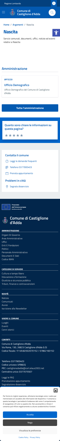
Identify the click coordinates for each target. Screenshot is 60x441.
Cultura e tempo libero (13, 273)
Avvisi (5, 305)
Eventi (5, 326)
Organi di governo (11, 235)
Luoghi (5, 322)
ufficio (8, 79)
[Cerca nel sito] (52, 12)
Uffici (4, 242)
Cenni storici (8, 329)
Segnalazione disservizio (14, 384)
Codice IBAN (8, 259)
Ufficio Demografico (16, 85)
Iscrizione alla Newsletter (14, 308)
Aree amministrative (12, 238)
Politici (5, 249)
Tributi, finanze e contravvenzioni (18, 284)
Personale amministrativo (15, 252)
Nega (30, 422)
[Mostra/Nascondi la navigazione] (3, 12)
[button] (56, 32)
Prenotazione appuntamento (16, 381)
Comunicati (7, 301)
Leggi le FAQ (8, 377)
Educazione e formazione (14, 277)
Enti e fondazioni (10, 245)
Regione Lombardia (12, 3)
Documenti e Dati (10, 256)
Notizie (5, 298)
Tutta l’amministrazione (30, 108)
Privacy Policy (35, 437)
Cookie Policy (23, 437)
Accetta (30, 414)
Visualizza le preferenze (30, 430)
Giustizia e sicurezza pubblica (16, 280)
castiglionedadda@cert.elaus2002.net (25, 368)
